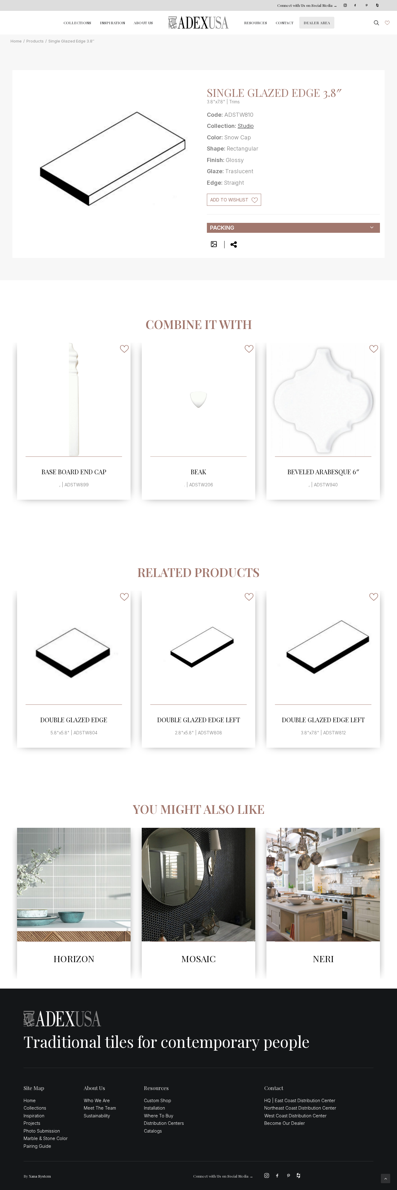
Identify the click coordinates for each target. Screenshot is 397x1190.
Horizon (73, 958)
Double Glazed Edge (73, 719)
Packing (222, 227)
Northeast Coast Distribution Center (300, 1108)
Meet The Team (100, 1108)
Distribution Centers (164, 1123)
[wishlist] (386, 22)
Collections (77, 22)
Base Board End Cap (74, 471)
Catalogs (153, 1131)
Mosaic (198, 958)
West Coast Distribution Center (295, 1115)
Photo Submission (42, 1131)
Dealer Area (317, 22)
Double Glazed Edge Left (198, 719)
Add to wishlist (229, 199)
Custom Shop (157, 1100)
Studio (246, 126)
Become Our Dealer (284, 1123)
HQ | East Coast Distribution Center (299, 1100)
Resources (255, 22)
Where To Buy (158, 1115)
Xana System (40, 1176)
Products (35, 40)
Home (16, 40)
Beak (198, 471)
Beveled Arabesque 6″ (323, 471)
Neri (323, 958)
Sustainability (97, 1115)
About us (143, 22)
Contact (284, 22)
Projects (32, 1123)
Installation (154, 1108)
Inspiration (112, 22)
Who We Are (97, 1100)
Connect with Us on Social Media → (307, 5)
